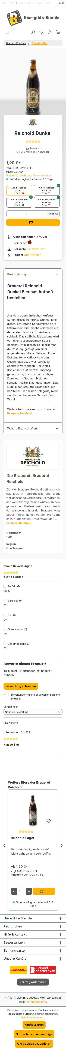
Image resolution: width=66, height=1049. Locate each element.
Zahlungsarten (15, 950)
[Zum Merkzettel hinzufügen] (48, 820)
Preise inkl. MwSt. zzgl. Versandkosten (28, 175)
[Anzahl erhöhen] (42, 213)
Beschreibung (16, 274)
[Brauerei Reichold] (33, 122)
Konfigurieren (34, 1024)
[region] (33, 845)
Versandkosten (36, 1002)
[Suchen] (33, 32)
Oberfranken (32, 255)
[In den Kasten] (33, 222)
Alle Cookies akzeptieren (34, 1043)
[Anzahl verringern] (10, 213)
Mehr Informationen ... (33, 1017)
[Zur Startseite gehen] (33, 18)
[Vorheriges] (4, 845)
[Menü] (8, 32)
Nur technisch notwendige (34, 1034)
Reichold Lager (22, 838)
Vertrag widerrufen (33, 982)
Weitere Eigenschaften (22, 428)
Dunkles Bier (36, 249)
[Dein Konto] (50, 32)
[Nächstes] (61, 845)
